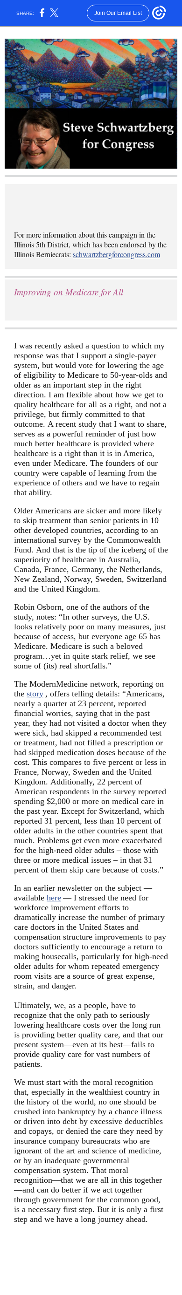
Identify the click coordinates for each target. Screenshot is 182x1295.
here (54, 897)
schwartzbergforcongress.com (116, 254)
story (35, 693)
